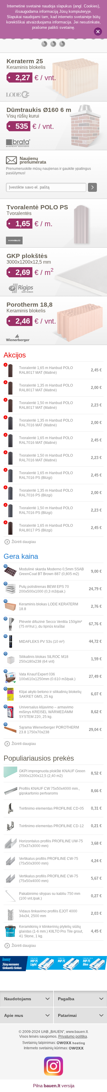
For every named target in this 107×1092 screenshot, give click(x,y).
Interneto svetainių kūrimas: (46, 1048)
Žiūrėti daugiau (24, 542)
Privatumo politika (72, 1037)
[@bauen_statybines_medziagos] (53, 1066)
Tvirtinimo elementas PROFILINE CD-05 (51, 808)
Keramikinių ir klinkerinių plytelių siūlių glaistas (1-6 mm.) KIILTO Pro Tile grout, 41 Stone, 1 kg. (51, 931)
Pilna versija (53, 1085)
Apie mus (13, 1015)
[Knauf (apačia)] (53, 963)
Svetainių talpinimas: (39, 1043)
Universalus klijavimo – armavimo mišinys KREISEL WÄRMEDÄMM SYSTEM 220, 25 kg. (46, 712)
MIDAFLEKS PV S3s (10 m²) (41, 642)
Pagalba (66, 999)
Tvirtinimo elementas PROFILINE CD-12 (51, 826)
